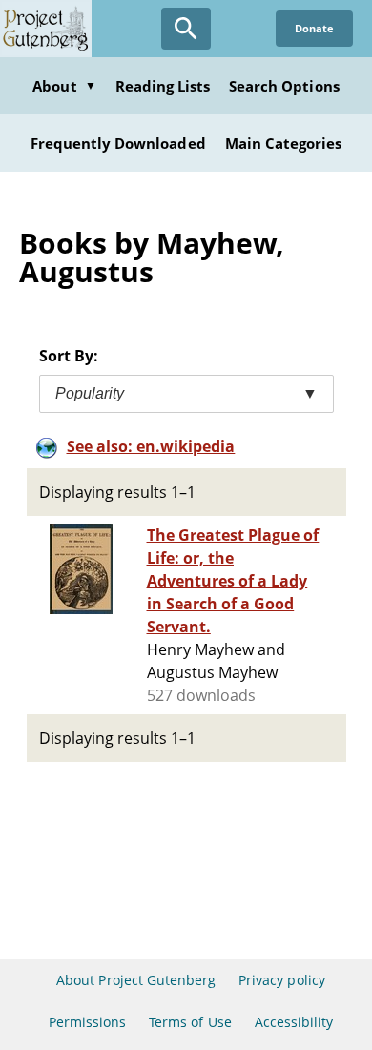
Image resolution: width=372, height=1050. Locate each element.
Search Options (284, 85)
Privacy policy (281, 980)
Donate (314, 28)
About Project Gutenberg (136, 980)
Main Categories (283, 143)
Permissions (87, 1022)
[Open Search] (186, 29)
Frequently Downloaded (118, 143)
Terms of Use (190, 1022)
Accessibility (294, 1022)
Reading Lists (163, 85)
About (63, 85)
